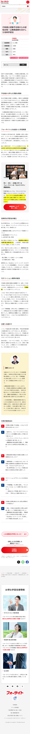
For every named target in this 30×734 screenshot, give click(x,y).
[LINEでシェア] (22, 562)
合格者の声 (17, 573)
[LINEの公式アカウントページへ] (12, 686)
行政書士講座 (9, 573)
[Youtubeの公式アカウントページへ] (7, 686)
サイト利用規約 (15, 707)
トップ (2, 573)
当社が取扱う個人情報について (15, 715)
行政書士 (4, 6)
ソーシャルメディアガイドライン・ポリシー (15, 718)
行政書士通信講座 (14, 550)
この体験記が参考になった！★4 (15, 534)
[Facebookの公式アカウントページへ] (17, 686)
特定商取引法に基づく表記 (15, 710)
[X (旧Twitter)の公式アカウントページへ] (22, 686)
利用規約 (15, 704)
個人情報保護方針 (15, 713)
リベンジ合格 (14, 57)
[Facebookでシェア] (27, 562)
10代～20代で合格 (24, 57)
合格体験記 (24, 573)
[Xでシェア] (18, 562)
